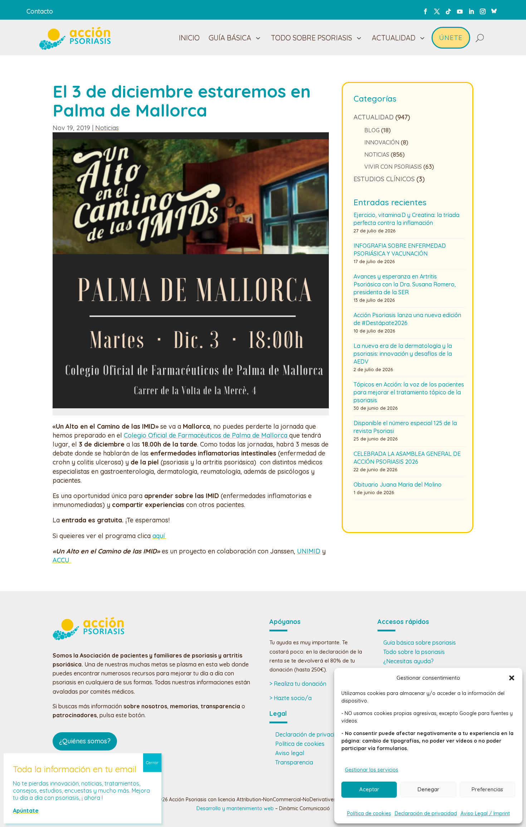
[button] (511, 677)
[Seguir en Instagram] (482, 11)
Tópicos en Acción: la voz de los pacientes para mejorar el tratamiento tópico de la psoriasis (409, 392)
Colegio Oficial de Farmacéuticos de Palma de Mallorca (206, 435)
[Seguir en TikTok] (448, 11)
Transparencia (294, 762)
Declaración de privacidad (426, 813)
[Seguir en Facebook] (425, 11)
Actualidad (374, 117)
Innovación (381, 142)
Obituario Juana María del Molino (398, 484)
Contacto (39, 11)
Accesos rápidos (403, 621)
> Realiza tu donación (297, 683)
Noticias (107, 128)
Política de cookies (369, 813)
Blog (372, 130)
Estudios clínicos (384, 179)
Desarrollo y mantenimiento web (235, 808)
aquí (159, 536)
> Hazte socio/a (290, 698)
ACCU (62, 560)
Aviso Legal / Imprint (485, 813)
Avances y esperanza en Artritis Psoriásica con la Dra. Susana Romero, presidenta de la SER (405, 284)
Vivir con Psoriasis (393, 166)
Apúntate (26, 810)
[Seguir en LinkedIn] (471, 11)
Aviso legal (289, 753)
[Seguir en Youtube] (460, 11)
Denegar (428, 789)
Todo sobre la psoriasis (414, 651)
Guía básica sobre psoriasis (419, 642)
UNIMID (308, 551)
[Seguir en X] (437, 11)
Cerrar (152, 762)
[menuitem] (189, 38)
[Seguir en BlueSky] (494, 10)
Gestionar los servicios (371, 770)
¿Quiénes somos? (85, 741)
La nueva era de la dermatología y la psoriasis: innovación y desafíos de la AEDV (403, 353)
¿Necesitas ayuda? (408, 661)
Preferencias (487, 789)
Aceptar (369, 789)
